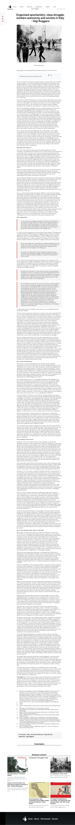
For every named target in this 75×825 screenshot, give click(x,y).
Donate (30, 819)
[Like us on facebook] (2, 21)
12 (55, 621)
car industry (22, 734)
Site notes (55, 819)
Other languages (45, 819)
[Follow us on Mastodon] (2, 16)
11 (48, 598)
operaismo (22, 736)
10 (41, 547)
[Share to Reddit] (51, 75)
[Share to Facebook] (49, 75)
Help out (36, 819)
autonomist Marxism (37, 734)
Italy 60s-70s (48, 734)
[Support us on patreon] (2, 19)
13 (25, 654)
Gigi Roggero (30, 736)
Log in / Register (35, 9)
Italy (28, 734)
